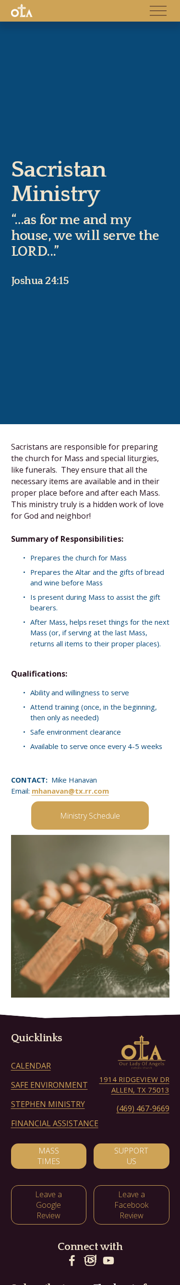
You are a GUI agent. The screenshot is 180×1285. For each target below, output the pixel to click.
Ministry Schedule (90, 815)
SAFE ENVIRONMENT (49, 1085)
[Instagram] (90, 1260)
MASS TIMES (48, 1155)
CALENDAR (31, 1065)
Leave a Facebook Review (131, 1205)
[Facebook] (72, 1260)
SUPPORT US (131, 1155)
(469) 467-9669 (143, 1108)
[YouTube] (108, 1260)
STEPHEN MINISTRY (48, 1104)
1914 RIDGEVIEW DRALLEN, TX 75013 (134, 1084)
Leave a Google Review (48, 1205)
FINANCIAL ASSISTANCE (54, 1123)
